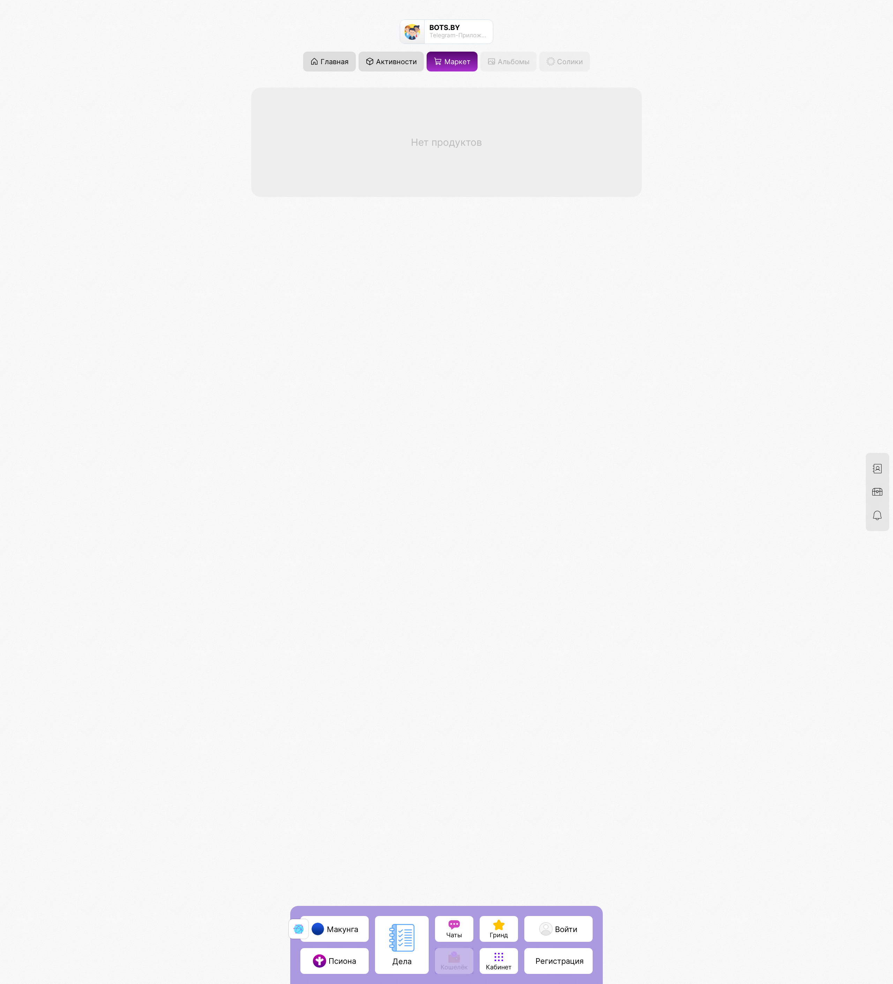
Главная (333, 61)
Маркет (456, 61)
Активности (395, 61)
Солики (569, 61)
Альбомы (513, 61)
